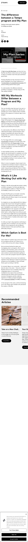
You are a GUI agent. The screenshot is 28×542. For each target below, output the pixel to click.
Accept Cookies (14, 539)
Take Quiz (22, 2)
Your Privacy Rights (14, 530)
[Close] (26, 514)
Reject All (14, 534)
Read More (6, 340)
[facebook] (8, 41)
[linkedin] (5, 41)
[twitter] (2, 41)
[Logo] (4, 3)
